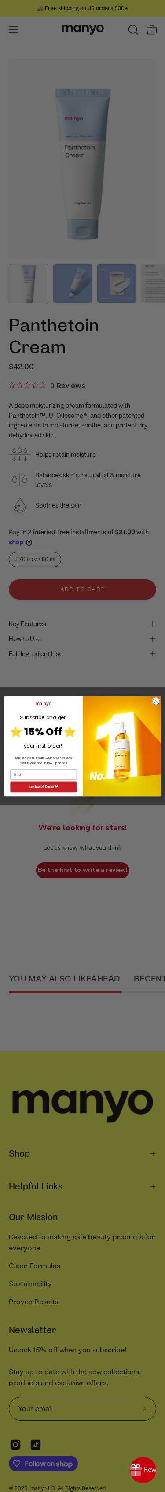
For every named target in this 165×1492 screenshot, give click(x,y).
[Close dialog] (155, 701)
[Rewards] (143, 1470)
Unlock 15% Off (43, 786)
